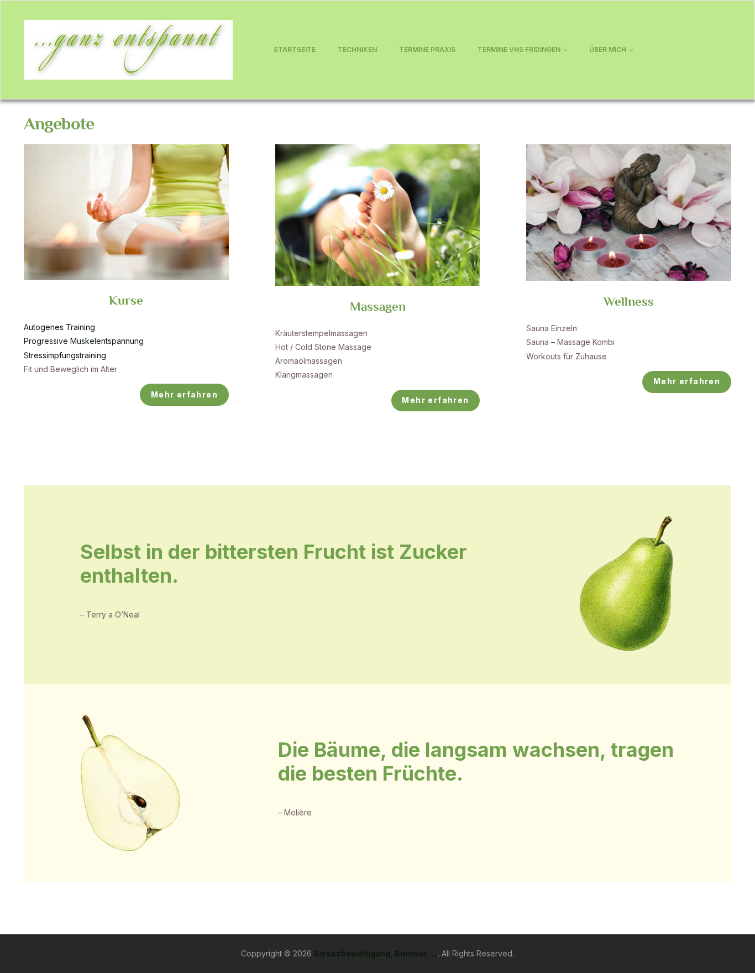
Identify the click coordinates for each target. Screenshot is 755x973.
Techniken (357, 49)
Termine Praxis (427, 49)
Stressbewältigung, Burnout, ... (376, 953)
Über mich (607, 49)
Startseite (295, 49)
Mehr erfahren (184, 394)
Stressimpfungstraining (65, 355)
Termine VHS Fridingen (519, 49)
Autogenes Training (59, 327)
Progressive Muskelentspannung (84, 341)
